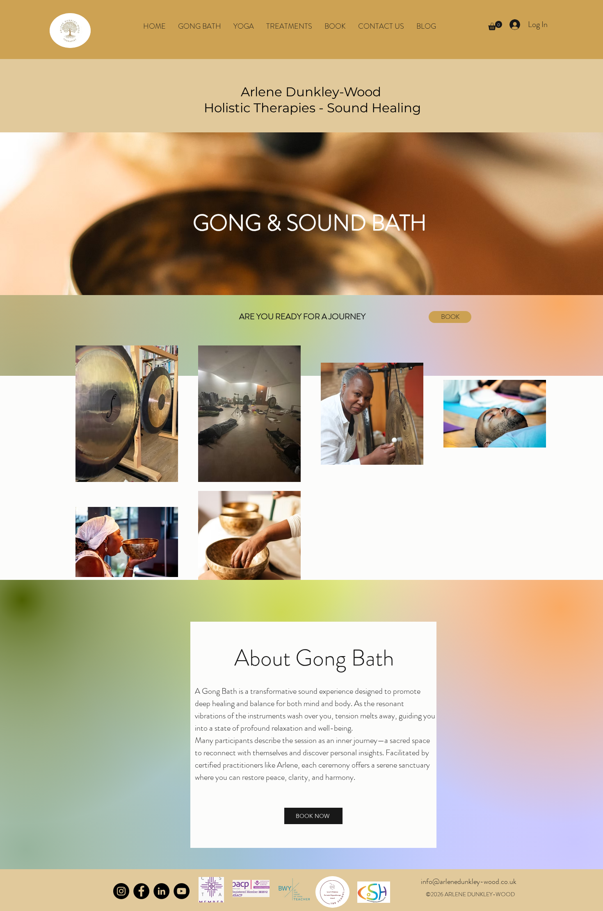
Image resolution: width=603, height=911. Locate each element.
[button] (243, 26)
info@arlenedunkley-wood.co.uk (468, 881)
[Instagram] (121, 891)
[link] (495, 25)
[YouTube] (182, 891)
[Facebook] (141, 891)
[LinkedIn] (161, 891)
